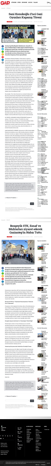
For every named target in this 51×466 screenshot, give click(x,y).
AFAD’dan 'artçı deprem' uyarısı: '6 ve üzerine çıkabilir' (44, 134)
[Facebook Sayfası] (1, 435)
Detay (37, 464)
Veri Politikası (4, 446)
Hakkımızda (4, 443)
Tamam (43, 464)
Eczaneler (38, 437)
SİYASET (8, 220)
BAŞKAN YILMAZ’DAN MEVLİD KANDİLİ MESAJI (44, 51)
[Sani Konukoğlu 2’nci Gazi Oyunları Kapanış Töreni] (18, 33)
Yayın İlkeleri (4, 445)
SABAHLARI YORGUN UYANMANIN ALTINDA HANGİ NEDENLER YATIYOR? (44, 105)
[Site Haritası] (1, 438)
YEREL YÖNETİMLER (30, 438)
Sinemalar (38, 443)
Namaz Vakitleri (38, 434)
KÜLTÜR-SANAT (29, 441)
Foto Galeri (20, 428)
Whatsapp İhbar (4, 452)
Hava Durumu (37, 430)
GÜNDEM (13, 2)
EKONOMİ (24, 2)
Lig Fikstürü (38, 438)
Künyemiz (20, 445)
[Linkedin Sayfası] (10, 435)
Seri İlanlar (38, 444)
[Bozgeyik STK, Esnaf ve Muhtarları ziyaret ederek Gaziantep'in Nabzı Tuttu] (18, 252)
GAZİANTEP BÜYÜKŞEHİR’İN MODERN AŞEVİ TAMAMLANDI (45, 170)
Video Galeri (20, 432)
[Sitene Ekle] (4, 438)
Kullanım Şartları (5, 451)
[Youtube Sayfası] (8, 435)
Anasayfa (3, 8)
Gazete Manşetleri (38, 450)
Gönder (32, 203)
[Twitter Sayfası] (3, 435)
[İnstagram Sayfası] (6, 435)
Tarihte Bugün (37, 441)
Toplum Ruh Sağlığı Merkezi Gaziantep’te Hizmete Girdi (44, 179)
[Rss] (13, 435)
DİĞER (19, 2)
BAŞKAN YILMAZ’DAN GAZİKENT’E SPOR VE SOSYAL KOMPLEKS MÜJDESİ (44, 94)
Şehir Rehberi (37, 447)
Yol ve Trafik (39, 432)
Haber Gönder (4, 454)
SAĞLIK (30, 2)
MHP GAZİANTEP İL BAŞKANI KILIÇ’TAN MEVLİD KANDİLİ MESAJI (44, 83)
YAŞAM (35, 2)
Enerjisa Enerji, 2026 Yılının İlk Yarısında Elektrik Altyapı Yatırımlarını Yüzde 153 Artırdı (44, 159)
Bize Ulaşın (19, 448)
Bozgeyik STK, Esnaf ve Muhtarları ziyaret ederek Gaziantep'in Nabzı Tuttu (44, 122)
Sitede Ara (46, 429)
